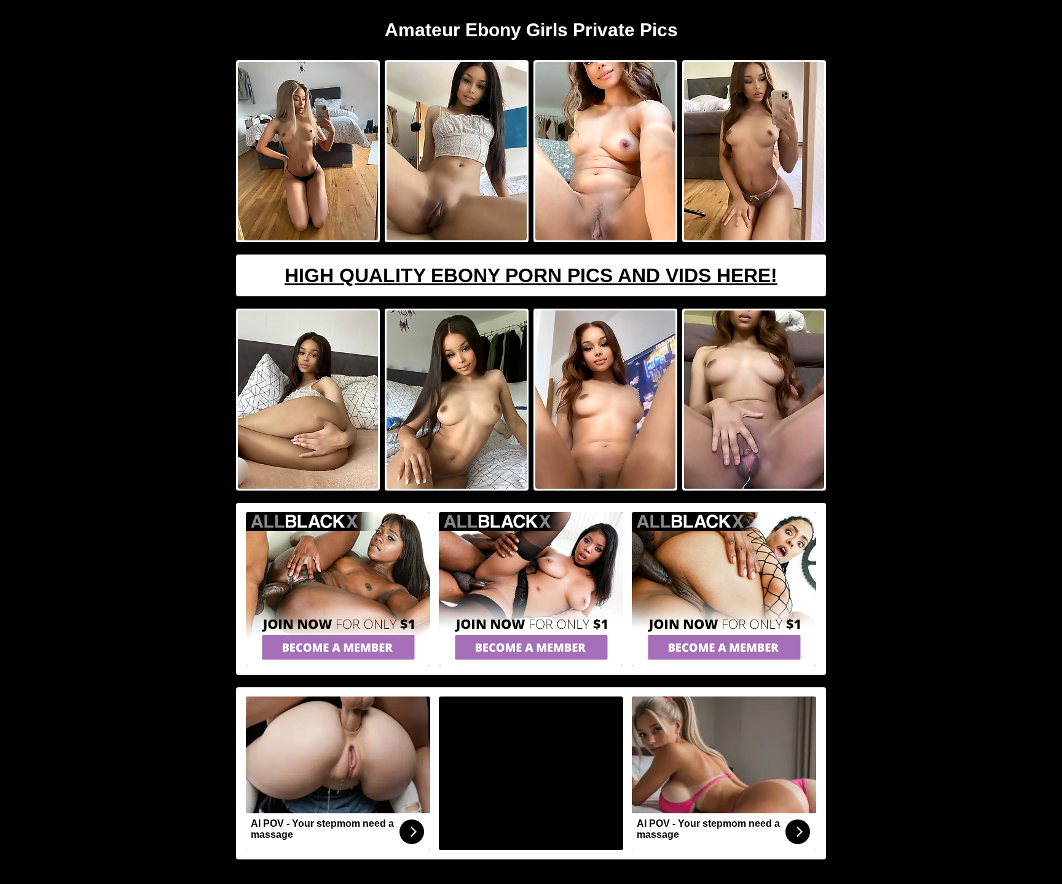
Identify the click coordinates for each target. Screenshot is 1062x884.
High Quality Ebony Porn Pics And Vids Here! (531, 275)
